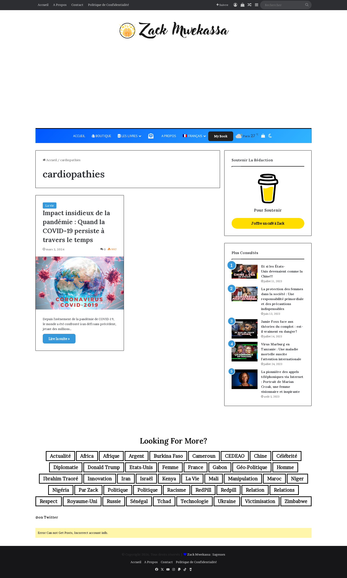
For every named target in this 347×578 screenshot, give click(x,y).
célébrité (286, 456)
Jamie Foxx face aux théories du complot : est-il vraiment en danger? (282, 326)
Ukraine (227, 501)
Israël (146, 479)
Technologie (194, 501)
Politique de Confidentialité (108, 5)
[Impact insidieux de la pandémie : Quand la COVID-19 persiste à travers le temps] (80, 283)
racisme (176, 490)
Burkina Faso (168, 456)
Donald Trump (104, 467)
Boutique (103, 136)
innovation (100, 479)
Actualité (60, 456)
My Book (220, 136)
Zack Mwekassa (198, 554)
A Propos (60, 5)
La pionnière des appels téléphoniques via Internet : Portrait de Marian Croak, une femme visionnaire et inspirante (282, 382)
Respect (49, 501)
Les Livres (129, 136)
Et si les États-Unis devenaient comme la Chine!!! (282, 271)
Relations (284, 490)
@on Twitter (46, 517)
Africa (87, 456)
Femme (170, 467)
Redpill (228, 490)
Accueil (43, 5)
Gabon (220, 467)
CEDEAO (235, 456)
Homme (285, 467)
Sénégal (139, 501)
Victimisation (260, 501)
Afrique (111, 456)
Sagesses (218, 554)
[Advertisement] (173, 83)
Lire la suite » (59, 339)
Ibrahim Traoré (60, 479)
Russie (114, 501)
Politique (118, 490)
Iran (126, 479)
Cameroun (204, 456)
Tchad (164, 501)
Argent (136, 456)
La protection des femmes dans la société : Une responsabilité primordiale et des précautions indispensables (282, 299)
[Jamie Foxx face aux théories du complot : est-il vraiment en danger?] (245, 329)
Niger (297, 479)
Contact (77, 5)
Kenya (169, 479)
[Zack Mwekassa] (173, 30)
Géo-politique (252, 467)
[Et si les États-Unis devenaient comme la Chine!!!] (245, 271)
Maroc (274, 479)
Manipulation (243, 479)
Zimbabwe (296, 501)
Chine (260, 456)
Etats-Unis (141, 467)
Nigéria (60, 490)
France (195, 467)
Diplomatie (65, 467)
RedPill (203, 490)
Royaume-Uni (82, 501)
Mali (214, 479)
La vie (49, 205)
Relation (255, 490)
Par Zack (88, 490)
